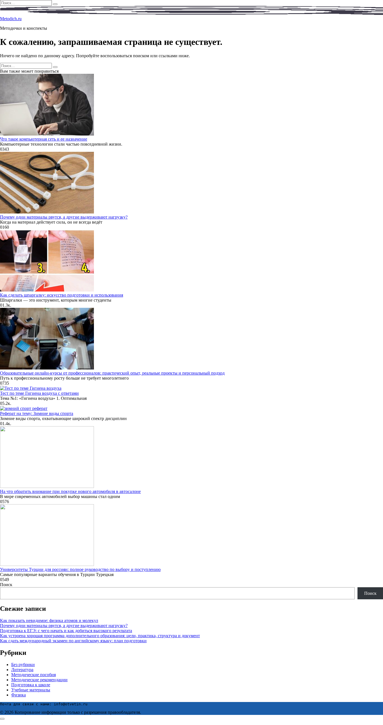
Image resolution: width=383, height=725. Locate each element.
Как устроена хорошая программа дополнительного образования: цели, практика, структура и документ (100, 635)
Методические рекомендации (39, 679)
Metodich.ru (11, 18)
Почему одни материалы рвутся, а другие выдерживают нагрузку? (64, 217)
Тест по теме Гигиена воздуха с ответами (39, 393)
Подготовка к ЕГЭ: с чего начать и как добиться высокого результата (66, 630)
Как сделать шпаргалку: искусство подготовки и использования (61, 295)
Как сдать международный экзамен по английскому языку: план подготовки (73, 640)
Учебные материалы (30, 689)
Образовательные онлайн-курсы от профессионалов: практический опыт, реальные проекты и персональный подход (112, 373)
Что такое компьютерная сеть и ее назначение (43, 139)
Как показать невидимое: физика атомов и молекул (49, 620)
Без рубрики (23, 664)
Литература (22, 669)
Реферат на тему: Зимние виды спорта (36, 413)
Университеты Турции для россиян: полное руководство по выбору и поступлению (80, 569)
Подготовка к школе (30, 684)
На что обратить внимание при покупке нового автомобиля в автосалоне (70, 491)
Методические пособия (33, 674)
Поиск (6, 584)
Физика (18, 694)
